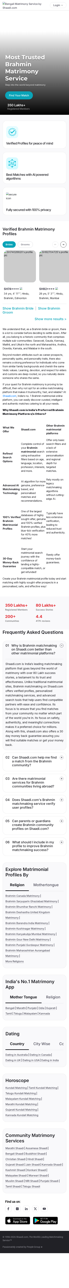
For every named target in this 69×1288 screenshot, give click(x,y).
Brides (9, 244)
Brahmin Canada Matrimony (22, 895)
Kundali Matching (16, 1087)
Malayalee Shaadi (16, 1175)
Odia (41, 1008)
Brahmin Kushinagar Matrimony (24, 928)
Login (56, 5)
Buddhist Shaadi (36, 1153)
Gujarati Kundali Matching (21, 1109)
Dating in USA (31, 1060)
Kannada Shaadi (52, 1164)
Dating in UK (13, 1060)
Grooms (25, 244)
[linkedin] (26, 1208)
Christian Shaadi (15, 1159)
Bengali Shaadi (14, 1153)
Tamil (8, 1013)
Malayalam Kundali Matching (23, 1098)
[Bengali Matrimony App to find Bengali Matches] (45, 1220)
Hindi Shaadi (35, 1159)
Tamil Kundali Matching (43, 1087)
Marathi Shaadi (14, 1148)
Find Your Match (19, 95)
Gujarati (51, 1008)
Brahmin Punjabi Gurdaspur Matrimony (29, 945)
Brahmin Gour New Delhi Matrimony (27, 939)
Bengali (10, 1008)
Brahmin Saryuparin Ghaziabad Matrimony (31, 901)
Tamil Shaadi (13, 1186)
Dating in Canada (40, 1054)
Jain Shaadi (33, 1164)
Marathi (21, 1008)
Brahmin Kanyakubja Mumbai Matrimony (30, 934)
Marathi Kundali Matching (21, 1104)
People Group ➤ (35, 1247)
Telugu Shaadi (31, 1186)
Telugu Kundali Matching (20, 1093)
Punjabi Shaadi (49, 1181)
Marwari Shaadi (38, 1175)
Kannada (44, 1013)
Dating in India (50, 1060)
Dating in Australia (16, 1054)
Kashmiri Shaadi (15, 1170)
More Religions (14, 961)
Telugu (18, 1013)
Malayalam (30, 1013)
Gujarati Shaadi (14, 1164)
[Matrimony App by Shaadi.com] (17, 1220)
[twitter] (35, 1208)
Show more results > (50, 319)
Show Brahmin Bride (18, 308)
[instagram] (17, 1208)
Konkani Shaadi (36, 1170)
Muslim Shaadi (14, 1181)
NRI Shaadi (32, 1181)
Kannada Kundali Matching (21, 1115)
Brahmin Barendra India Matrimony (26, 923)
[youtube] (44, 1208)
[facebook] (8, 1208)
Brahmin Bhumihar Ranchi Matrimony (28, 906)
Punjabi (32, 1008)
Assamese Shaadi (36, 1148)
